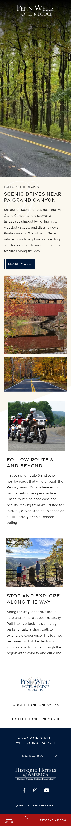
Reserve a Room (53, 820)
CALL (26, 822)
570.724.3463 (50, 705)
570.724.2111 (49, 719)
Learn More (19, 263)
